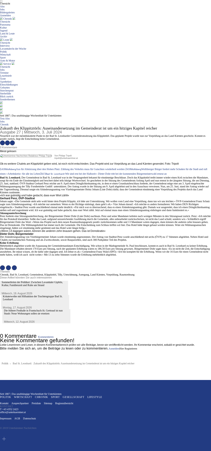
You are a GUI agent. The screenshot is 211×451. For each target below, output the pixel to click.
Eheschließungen (9, 84)
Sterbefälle (5, 93)
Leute (6, 39)
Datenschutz (29, 418)
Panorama (5, 24)
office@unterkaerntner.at (13, 412)
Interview (5, 45)
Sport (3, 57)
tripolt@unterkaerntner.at (39, 158)
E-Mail (12, 142)
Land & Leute (7, 33)
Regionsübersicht (64, 403)
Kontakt (4, 403)
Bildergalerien (7, 12)
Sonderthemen (7, 99)
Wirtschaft (5, 54)
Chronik (7, 18)
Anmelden (5, 15)
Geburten (5, 87)
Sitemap (48, 403)
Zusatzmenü (4, 439)
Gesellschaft (73, 397)
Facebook (2, 142)
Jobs (2, 9)
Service (7, 63)
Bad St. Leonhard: (22, 363)
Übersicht (5, 3)
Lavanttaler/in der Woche (13, 48)
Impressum (5, 418)
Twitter (7, 142)
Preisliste (36, 403)
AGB (17, 418)
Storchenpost (7, 90)
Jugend (3, 30)
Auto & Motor (7, 60)
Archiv (3, 36)
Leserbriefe (6, 75)
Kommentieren (46, 336)
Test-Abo (5, 118)
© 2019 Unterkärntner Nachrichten (18, 428)
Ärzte (3, 78)
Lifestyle (94, 397)
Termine (4, 72)
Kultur (3, 27)
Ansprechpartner (20, 403)
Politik (3, 51)
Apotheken (6, 81)
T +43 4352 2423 (9, 409)
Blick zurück (6, 96)
